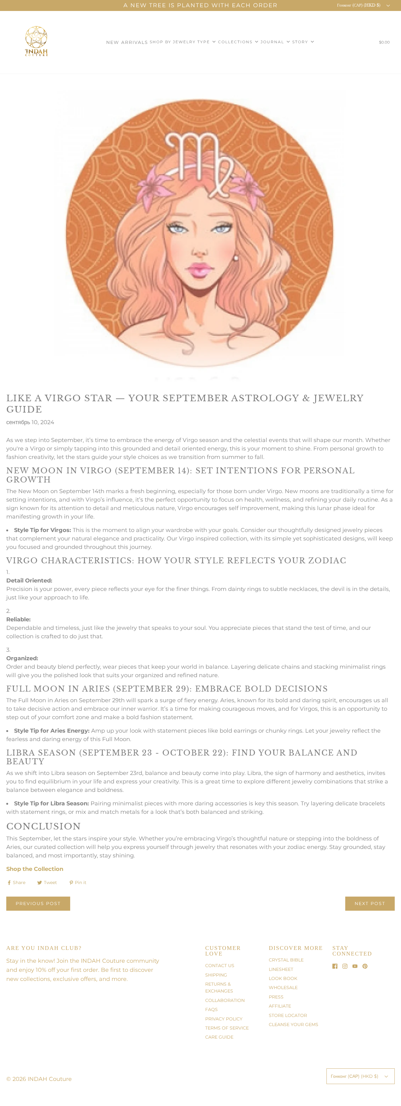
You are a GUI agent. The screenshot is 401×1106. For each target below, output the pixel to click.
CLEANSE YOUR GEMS (293, 1024)
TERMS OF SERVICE (227, 1028)
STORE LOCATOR (288, 1015)
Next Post (370, 903)
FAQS (211, 1009)
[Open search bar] (365, 43)
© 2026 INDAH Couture (39, 1079)
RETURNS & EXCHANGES (219, 987)
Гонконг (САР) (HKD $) (359, 5)
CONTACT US (219, 965)
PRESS (276, 997)
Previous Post (38, 903)
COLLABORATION (225, 1000)
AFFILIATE (280, 1006)
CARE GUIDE (219, 1037)
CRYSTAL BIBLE (286, 960)
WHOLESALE (283, 987)
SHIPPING (216, 975)
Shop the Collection (34, 869)
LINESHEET (281, 969)
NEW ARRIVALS (127, 42)
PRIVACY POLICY (223, 1019)
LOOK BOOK (283, 978)
